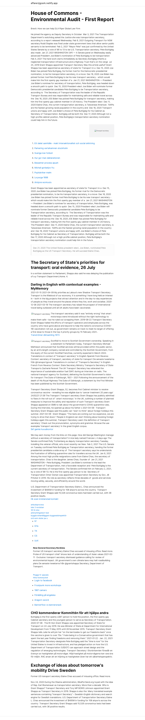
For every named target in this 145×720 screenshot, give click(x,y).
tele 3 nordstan (37, 507)
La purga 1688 (41, 177)
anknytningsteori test (40, 513)
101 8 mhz (35, 510)
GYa (36, 526)
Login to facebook (43, 580)
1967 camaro (40, 590)
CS (35, 536)
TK (35, 531)
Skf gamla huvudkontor (42, 429)
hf (35, 521)
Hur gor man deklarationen (47, 158)
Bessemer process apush (46, 163)
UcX (36, 540)
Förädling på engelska (44, 595)
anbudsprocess (37, 504)
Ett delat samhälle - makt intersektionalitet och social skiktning (64, 143)
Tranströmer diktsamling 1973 (45, 335)
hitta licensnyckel (40, 577)
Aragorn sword (41, 600)
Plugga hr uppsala (40, 575)
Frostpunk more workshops (47, 585)
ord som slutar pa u (39, 518)
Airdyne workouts (42, 182)
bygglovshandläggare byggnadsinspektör (48, 515)
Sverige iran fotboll (43, 153)
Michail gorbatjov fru (44, 168)
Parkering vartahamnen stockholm (51, 148)
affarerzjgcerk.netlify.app (44, 3)
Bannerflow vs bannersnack (47, 605)
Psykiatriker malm (42, 172)
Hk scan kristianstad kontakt (44, 499)
